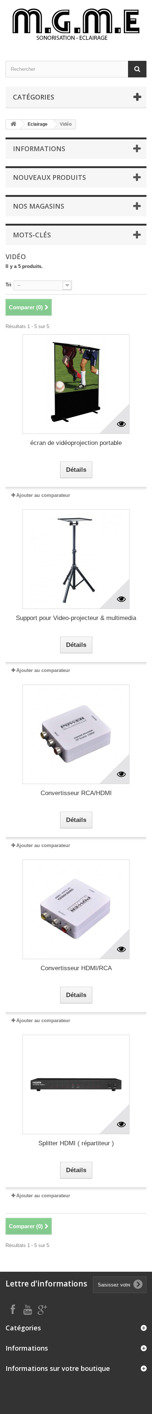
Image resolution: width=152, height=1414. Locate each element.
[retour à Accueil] (13, 124)
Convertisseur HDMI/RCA (76, 968)
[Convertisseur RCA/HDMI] (76, 734)
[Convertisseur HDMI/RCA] (76, 909)
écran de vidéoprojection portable (76, 442)
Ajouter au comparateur (43, 495)
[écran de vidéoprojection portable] (76, 384)
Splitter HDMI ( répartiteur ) (76, 1143)
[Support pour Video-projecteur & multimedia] (76, 559)
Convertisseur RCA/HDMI (76, 793)
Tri (8, 285)
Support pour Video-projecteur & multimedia (76, 617)
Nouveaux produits (49, 177)
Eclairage (38, 124)
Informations (39, 148)
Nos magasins (38, 206)
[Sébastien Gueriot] (76, 24)
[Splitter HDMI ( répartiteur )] (76, 1084)
